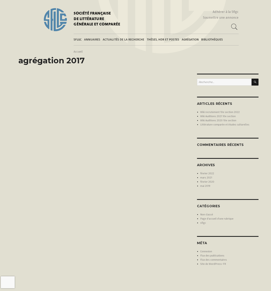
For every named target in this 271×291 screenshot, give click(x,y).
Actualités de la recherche (123, 39)
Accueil (78, 51)
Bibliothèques (212, 39)
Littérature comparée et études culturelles (224, 124)
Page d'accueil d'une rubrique (217, 218)
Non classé (206, 214)
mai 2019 (205, 185)
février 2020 (207, 181)
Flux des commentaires (213, 259)
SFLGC (78, 39)
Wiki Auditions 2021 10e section (218, 116)
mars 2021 (206, 177)
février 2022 (207, 173)
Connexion (206, 251)
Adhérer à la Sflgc (225, 12)
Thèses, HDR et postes (163, 39)
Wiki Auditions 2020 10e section (218, 120)
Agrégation (190, 39)
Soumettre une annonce (220, 17)
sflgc (203, 222)
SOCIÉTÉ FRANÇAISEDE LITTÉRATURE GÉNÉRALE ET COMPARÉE (97, 19)
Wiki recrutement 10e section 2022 (220, 112)
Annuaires (92, 39)
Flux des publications (212, 255)
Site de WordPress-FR (213, 263)
